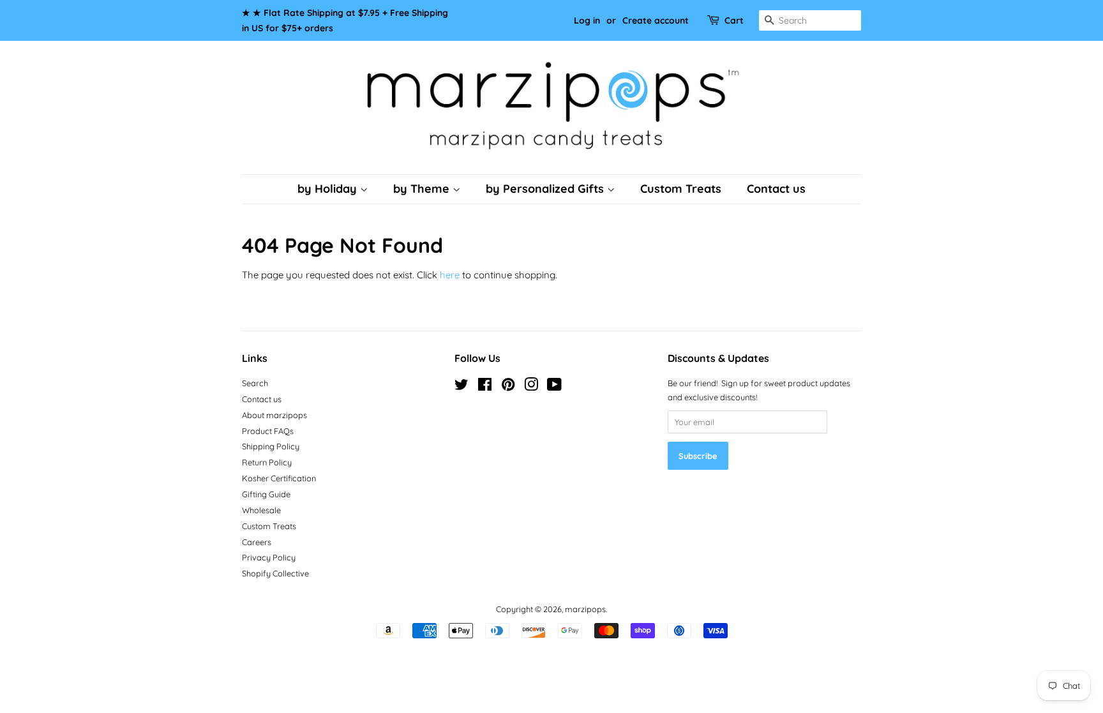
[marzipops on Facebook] (484, 387)
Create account (655, 20)
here (450, 275)
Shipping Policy (270, 446)
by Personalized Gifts (546, 188)
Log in (587, 20)
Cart (734, 20)
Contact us (776, 188)
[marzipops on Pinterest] (508, 387)
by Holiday (328, 188)
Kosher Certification (279, 478)
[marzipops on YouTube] (554, 387)
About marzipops (274, 415)
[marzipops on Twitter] (461, 387)
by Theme (423, 188)
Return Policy (267, 462)
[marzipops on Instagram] (531, 387)
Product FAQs (268, 431)
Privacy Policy (269, 557)
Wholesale (261, 510)
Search (255, 383)
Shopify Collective (275, 573)
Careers (256, 542)
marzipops (585, 609)
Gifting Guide (266, 494)
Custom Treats (680, 188)
